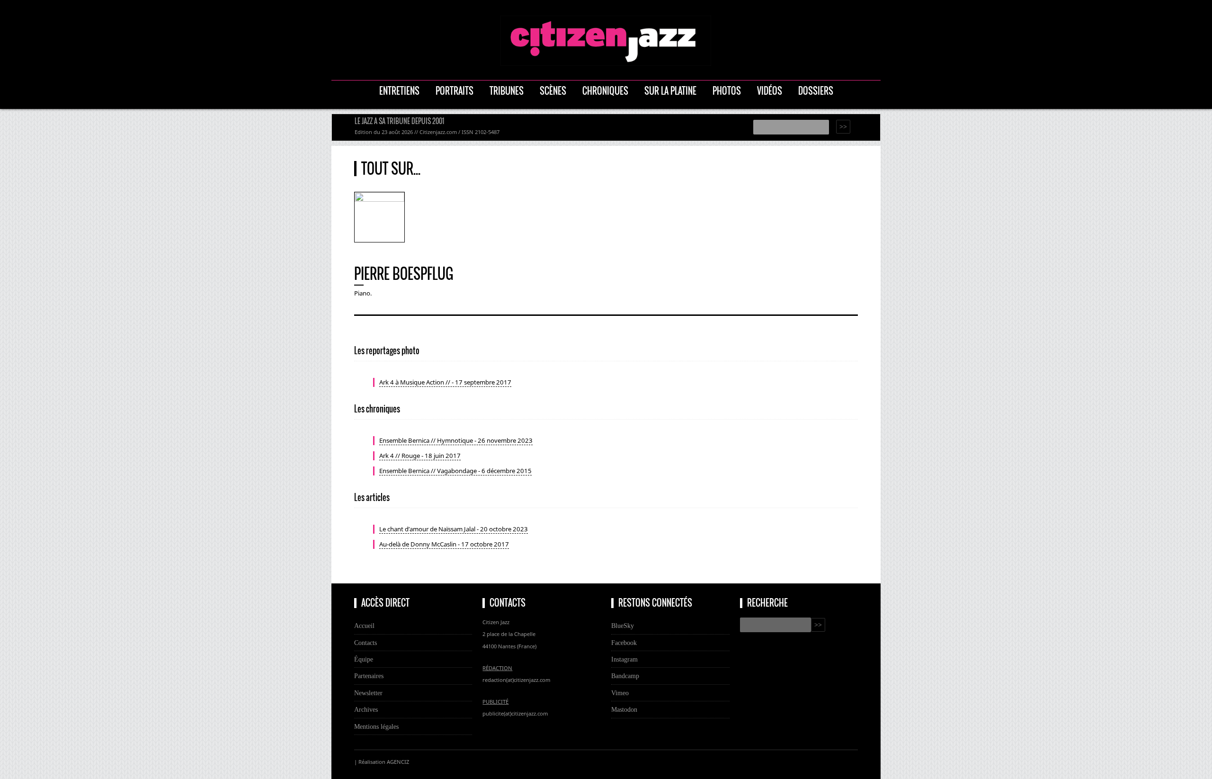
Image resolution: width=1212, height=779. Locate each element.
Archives (366, 709)
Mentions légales (376, 726)
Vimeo (620, 693)
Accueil (364, 625)
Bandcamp (625, 676)
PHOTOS (727, 90)
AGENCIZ (398, 761)
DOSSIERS (815, 90)
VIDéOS (769, 90)
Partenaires (368, 676)
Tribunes (507, 90)
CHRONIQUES (605, 90)
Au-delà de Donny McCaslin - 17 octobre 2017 (444, 544)
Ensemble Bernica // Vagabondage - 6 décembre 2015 (455, 470)
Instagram (624, 659)
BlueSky (622, 625)
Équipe (363, 659)
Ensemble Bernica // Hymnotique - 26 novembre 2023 (456, 440)
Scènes (553, 90)
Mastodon (624, 709)
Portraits (454, 90)
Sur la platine (670, 90)
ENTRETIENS (399, 90)
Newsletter (368, 693)
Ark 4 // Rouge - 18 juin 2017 (420, 455)
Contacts (365, 642)
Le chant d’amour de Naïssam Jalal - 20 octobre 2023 (453, 529)
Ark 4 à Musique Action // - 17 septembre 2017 (445, 382)
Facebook (624, 642)
